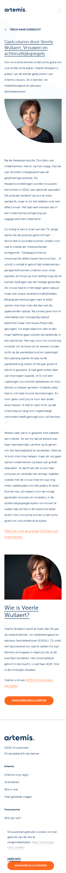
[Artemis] (16, 9)
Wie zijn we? (12, 818)
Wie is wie (11, 789)
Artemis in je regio (16, 774)
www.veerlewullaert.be (29, 700)
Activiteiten (11, 782)
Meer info (14, 859)
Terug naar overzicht (25, 29)
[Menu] (59, 10)
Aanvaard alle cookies (31, 865)
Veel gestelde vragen (18, 796)
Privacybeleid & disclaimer (21, 753)
